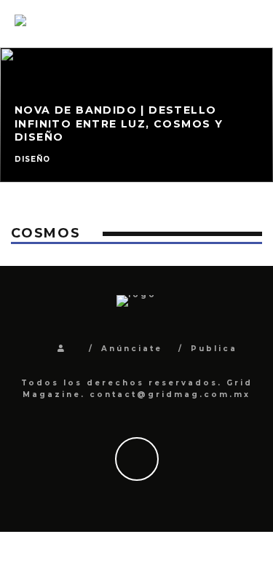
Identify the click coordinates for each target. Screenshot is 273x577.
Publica (214, 348)
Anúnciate (131, 348)
